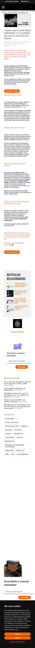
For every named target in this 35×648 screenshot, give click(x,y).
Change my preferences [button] (17, 641)
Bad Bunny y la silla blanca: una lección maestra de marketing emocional (17, 406)
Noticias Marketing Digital (18, 11)
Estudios (14, 43)
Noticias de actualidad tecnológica (14, 446)
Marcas (20, 437)
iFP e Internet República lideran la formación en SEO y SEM (17, 382)
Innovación (9, 437)
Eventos (18, 430)
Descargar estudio (12, 91)
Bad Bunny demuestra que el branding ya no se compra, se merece (16, 395)
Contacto (25, 1)
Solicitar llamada (12, 1)
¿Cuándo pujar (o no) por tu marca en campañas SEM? (20, 284)
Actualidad (7, 43)
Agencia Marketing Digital (7, 11)
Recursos (20, 450)
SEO (13, 454)
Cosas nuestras (11, 422)
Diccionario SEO (12, 426)
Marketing (9, 441)
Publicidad (9, 450)
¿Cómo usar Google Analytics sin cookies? (21, 307)
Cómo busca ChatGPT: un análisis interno (14, 401)
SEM (7, 454)
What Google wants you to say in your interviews (20, 292)
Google (8, 434)
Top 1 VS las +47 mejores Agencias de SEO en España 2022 (20, 301)
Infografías (18, 434)
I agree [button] (17, 634)
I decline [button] (17, 638)
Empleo (24, 426)
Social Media (22, 454)
